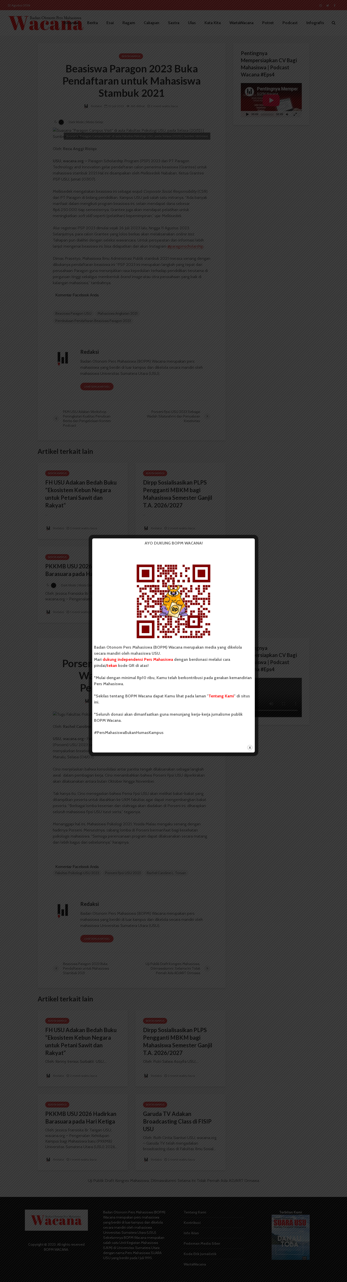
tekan (112, 665)
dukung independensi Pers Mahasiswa (138, 659)
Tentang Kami (221, 696)
